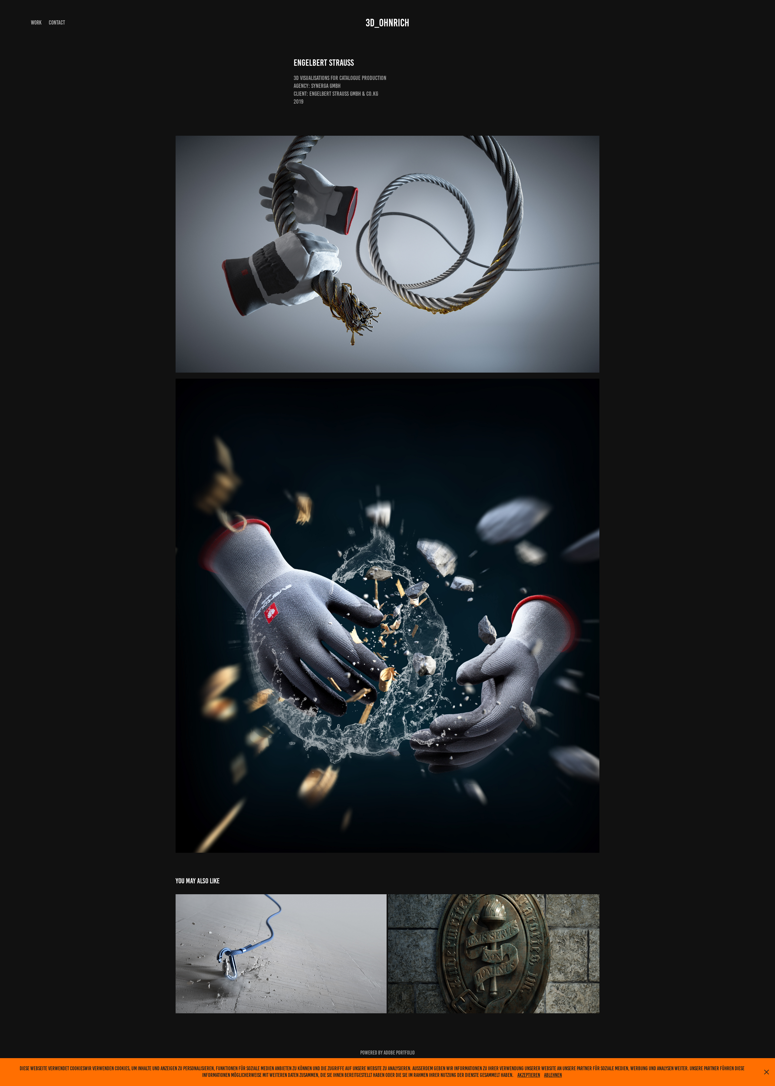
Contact (57, 22)
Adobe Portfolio (399, 1053)
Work (36, 22)
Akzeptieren (528, 1075)
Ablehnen (553, 1075)
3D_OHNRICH (387, 22)
